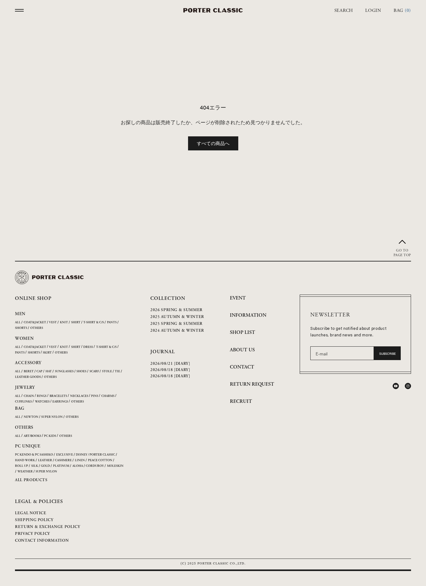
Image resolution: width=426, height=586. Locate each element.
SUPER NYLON (52, 417)
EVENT (238, 298)
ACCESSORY (28, 363)
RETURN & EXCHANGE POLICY (47, 527)
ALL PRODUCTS (31, 480)
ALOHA (77, 466)
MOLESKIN (115, 466)
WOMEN (24, 338)
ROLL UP (21, 466)
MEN (20, 314)
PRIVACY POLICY (32, 533)
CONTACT (242, 367)
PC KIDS (50, 436)
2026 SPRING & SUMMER (176, 310)
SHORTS (21, 328)
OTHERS (36, 328)
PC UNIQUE (27, 446)
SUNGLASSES (64, 371)
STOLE (107, 371)
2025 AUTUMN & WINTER (177, 317)
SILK (34, 466)
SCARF (94, 371)
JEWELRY (25, 387)
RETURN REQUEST (252, 384)
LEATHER (45, 460)
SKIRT (47, 353)
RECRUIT (241, 401)
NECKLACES (79, 396)
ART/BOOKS (32, 436)
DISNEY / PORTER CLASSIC (95, 455)
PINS (94, 396)
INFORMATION (248, 315)
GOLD (45, 466)
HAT (49, 371)
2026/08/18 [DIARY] (170, 370)
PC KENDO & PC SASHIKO (34, 455)
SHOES (81, 371)
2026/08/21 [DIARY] (170, 363)
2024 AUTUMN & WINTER (177, 330)
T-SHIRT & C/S (93, 322)
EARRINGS (60, 402)
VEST (53, 322)
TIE (117, 371)
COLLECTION (167, 298)
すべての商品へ (213, 143)
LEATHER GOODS (28, 377)
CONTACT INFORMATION (42, 540)
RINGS (41, 396)
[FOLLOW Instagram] (408, 386)
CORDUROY (95, 466)
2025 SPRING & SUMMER (176, 323)
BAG (19, 408)
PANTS (112, 322)
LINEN (80, 460)
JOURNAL (162, 352)
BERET (29, 371)
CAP (39, 371)
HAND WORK (25, 460)
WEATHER (25, 472)
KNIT (64, 322)
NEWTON (31, 417)
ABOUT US (242, 350)
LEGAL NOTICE (30, 513)
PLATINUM (61, 466)
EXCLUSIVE (64, 455)
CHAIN (29, 396)
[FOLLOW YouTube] (396, 386)
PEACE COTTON (100, 460)
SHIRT (75, 322)
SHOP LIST (242, 332)
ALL (18, 322)
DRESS (88, 347)
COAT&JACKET (35, 322)
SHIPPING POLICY (34, 520)
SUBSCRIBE (387, 353)
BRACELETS (58, 396)
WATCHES (42, 402)
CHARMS (107, 396)
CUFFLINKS (23, 402)
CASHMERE (63, 460)
